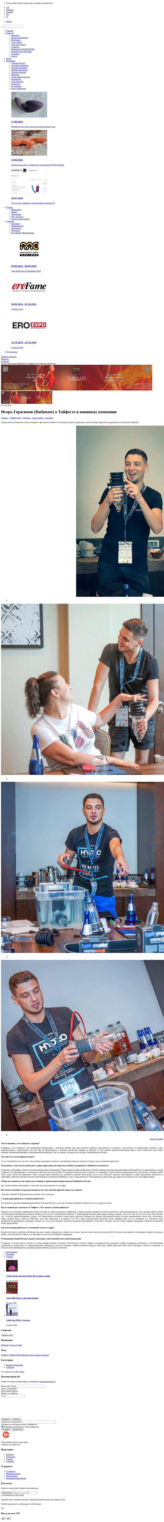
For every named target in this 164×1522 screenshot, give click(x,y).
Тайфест (4, 418)
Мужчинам (16, 214)
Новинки (15, 35)
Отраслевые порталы (20, 77)
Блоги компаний (18, 88)
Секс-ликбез (16, 42)
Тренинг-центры (18, 72)
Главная (9, 31)
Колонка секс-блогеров (21, 51)
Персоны (15, 75)
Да (16, 1372)
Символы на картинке (11, 1422)
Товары (9, 207)
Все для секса (17, 217)
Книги (14, 56)
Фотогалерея (11, 352)
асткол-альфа (37, 418)
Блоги (8, 58)
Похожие (10, 1254)
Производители (18, 63)
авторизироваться (47, 1382)
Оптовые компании (19, 65)
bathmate (26, 418)
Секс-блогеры (17, 82)
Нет (22, 1372)
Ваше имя (6, 1386)
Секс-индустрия (18, 45)
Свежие (9, 1257)
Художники (16, 86)
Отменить (16, 1419)
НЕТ (8, 1519)
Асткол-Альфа (15, 1345)
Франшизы (16, 79)
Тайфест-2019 (7, 1335)
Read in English (156, 1139)
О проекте (10, 1471)
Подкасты (15, 84)
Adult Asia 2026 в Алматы (18, 1320)
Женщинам (16, 210)
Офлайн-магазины (19, 70)
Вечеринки (16, 228)
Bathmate (5, 1345)
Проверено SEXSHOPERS (23, 49)
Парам (14, 212)
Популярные (11, 1252)
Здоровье (15, 54)
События (15, 47)
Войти (9, 22)
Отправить (6, 1419)
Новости (10, 33)
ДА (3, 1519)
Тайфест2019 (15, 418)
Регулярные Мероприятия (22, 233)
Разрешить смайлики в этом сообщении (21, 1427)
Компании (10, 61)
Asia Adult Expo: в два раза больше (22, 1298)
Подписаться (7, 1493)
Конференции (17, 226)
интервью (48, 418)
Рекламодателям (13, 1474)
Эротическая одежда (20, 219)
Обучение (15, 230)
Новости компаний (19, 38)
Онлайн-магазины (19, 68)
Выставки (15, 224)
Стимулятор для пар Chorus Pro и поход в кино (28, 1276)
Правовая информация (16, 1478)
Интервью (15, 40)
